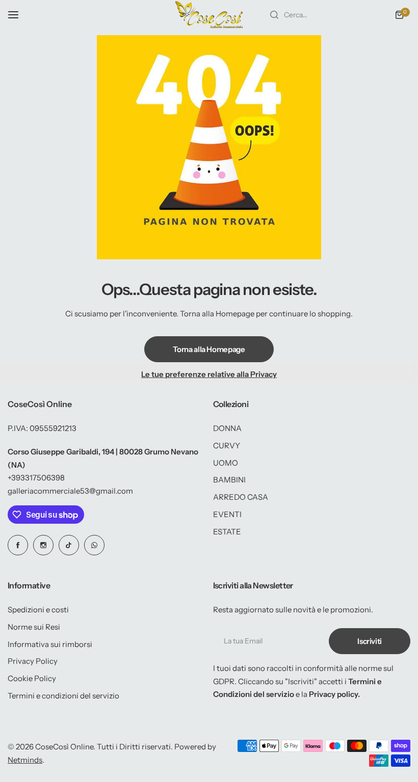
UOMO (225, 463)
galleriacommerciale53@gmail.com (70, 491)
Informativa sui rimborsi (50, 644)
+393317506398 (36, 477)
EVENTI (227, 514)
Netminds (25, 760)
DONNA (227, 428)
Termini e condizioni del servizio (63, 695)
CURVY (226, 445)
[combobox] (321, 15)
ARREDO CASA (240, 497)
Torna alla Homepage (209, 349)
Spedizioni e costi (38, 609)
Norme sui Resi (34, 627)
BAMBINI (229, 479)
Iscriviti (369, 641)
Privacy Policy (33, 661)
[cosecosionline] (209, 14)
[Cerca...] (274, 15)
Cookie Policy (32, 678)
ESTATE (227, 531)
